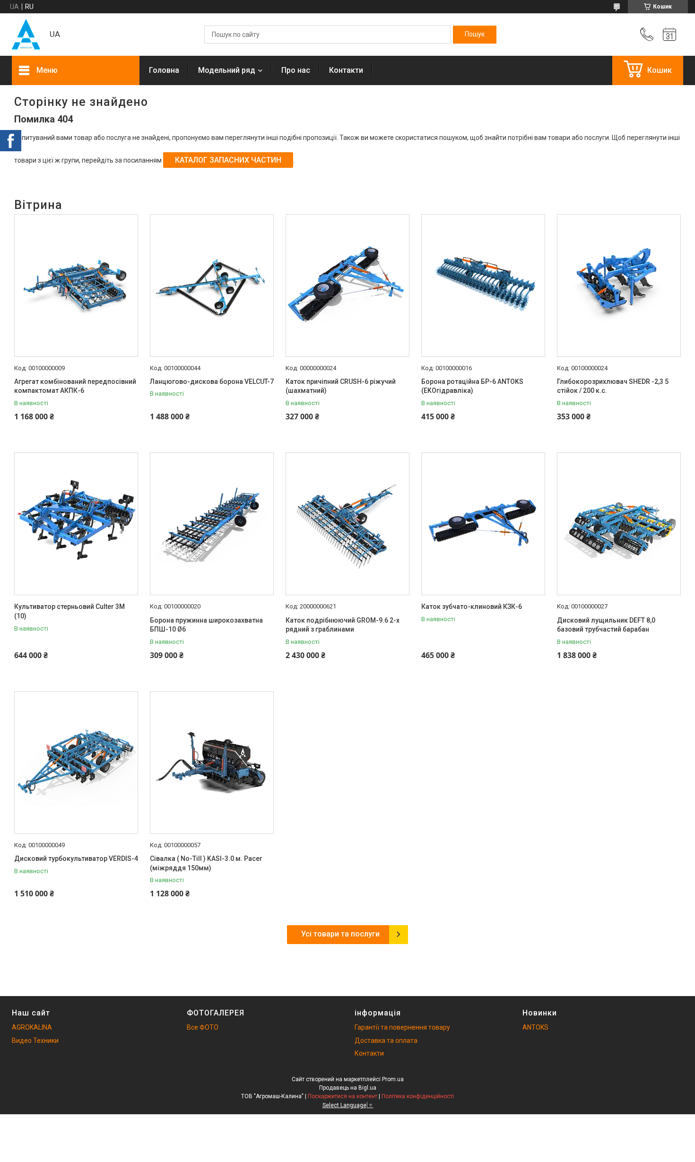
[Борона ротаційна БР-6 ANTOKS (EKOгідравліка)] (483, 285)
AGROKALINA (32, 1027)
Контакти (346, 70)
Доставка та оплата (386, 1040)
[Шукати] (474, 34)
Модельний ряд (226, 70)
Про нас (295, 70)
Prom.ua (393, 1079)
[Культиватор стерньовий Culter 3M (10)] (76, 523)
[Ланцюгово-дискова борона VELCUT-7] (212, 285)
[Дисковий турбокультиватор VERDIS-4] (76, 762)
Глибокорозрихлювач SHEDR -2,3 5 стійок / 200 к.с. (613, 386)
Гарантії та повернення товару (402, 1027)
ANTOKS (535, 1027)
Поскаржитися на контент (342, 1096)
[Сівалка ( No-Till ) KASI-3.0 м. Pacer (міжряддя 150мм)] (212, 762)
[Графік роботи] (669, 34)
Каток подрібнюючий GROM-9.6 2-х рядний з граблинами (343, 624)
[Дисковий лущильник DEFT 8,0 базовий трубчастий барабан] (619, 523)
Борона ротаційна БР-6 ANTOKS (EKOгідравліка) (472, 386)
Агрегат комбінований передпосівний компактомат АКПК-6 (75, 386)
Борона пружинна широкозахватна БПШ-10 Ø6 (206, 624)
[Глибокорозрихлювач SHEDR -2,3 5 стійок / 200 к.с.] (619, 285)
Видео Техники (35, 1040)
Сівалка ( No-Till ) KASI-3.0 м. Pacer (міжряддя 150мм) (206, 863)
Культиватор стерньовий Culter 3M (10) (69, 611)
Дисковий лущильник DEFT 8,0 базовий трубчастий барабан (606, 624)
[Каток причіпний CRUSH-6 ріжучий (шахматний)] (347, 285)
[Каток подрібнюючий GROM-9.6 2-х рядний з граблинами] (347, 523)
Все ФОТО (202, 1027)
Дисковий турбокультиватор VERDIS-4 (76, 858)
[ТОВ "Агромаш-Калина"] (26, 34)
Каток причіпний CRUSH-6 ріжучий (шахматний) (341, 386)
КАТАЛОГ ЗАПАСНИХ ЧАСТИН (228, 160)
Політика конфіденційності (418, 1096)
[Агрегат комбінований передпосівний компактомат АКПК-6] (76, 285)
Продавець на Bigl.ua (347, 1087)
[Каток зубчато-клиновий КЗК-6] (483, 523)
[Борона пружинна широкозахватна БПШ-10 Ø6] (212, 523)
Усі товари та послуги (340, 933)
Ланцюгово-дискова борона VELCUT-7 (212, 381)
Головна (164, 70)
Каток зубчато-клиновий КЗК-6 (471, 606)
